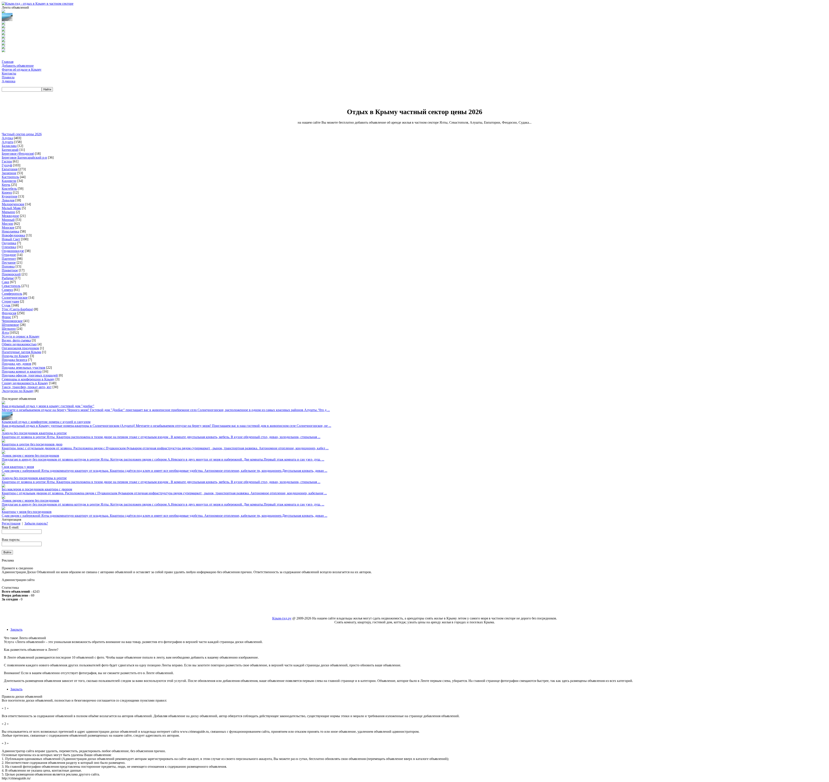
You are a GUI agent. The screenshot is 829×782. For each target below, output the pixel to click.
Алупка (7, 138)
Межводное (10, 216)
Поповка (8, 266)
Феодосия (9, 313)
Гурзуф (7, 165)
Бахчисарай (10, 150)
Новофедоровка (13, 235)
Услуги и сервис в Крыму (21, 336)
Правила (8, 77)
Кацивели (9, 181)
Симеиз (7, 290)
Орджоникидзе (13, 251)
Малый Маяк (11, 208)
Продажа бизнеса (14, 360)
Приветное (10, 270)
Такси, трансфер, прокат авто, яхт (27, 387)
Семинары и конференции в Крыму (28, 379)
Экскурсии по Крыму (18, 391)
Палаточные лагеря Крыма (21, 352)
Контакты (9, 73)
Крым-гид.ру (281, 618)
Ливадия (8, 200)
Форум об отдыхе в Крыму (21, 69)
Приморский (11, 274)
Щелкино (9, 328)
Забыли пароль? (36, 523)
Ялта (5, 332)
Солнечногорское (15, 297)
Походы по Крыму (15, 356)
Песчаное (9, 262)
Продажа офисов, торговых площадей (30, 375)
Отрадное (9, 255)
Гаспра (7, 161)
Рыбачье (8, 278)
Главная (7, 62)
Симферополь (12, 293)
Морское (8, 227)
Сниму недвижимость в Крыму (25, 383)
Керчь (6, 185)
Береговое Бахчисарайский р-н (24, 157)
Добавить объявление (18, 65)
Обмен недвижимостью (19, 344)
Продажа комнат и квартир (22, 371)
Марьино (8, 212)
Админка (8, 81)
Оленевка (9, 247)
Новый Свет (11, 239)
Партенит (9, 258)
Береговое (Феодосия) (18, 153)
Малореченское (13, 204)
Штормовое (10, 325)
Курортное (9, 196)
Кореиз (7, 192)
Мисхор (7, 223)
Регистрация (11, 523)
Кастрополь (10, 177)
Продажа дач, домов (16, 363)
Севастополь (11, 286)
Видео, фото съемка (16, 340)
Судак (6, 305)
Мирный (8, 220)
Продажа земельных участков (23, 367)
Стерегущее (10, 301)
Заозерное (9, 173)
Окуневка (9, 243)
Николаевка (10, 231)
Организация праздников (20, 348)
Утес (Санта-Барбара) (17, 309)
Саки (5, 282)
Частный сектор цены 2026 (22, 134)
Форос (6, 317)
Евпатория (9, 169)
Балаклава (9, 146)
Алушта (7, 142)
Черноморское (12, 321)
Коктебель (9, 188)
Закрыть (16, 629)
